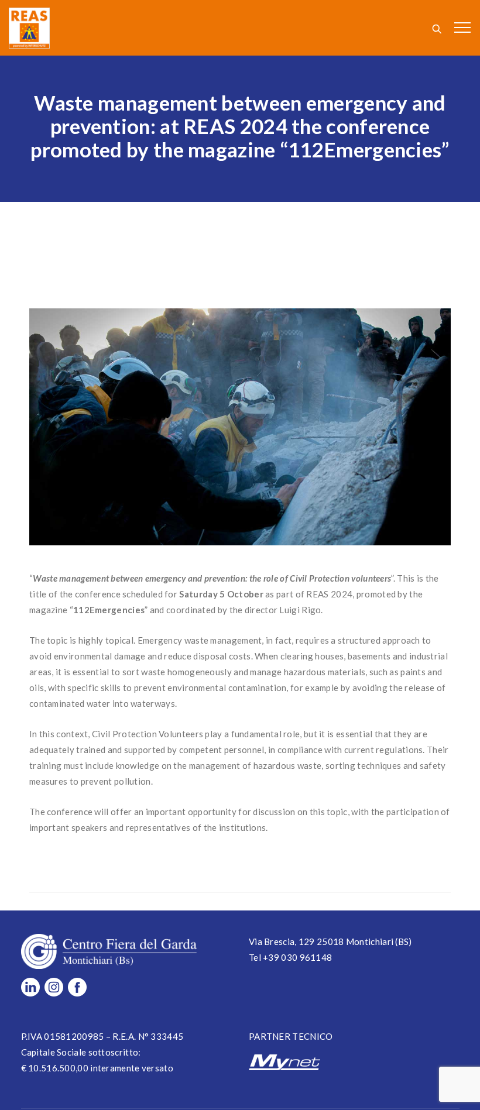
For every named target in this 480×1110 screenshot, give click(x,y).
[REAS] (29, 28)
